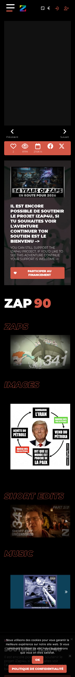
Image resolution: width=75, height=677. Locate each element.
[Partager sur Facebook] (50, 146)
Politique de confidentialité (37, 669)
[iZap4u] (23, 8)
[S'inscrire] (66, 8)
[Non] (70, 656)
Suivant (64, 137)
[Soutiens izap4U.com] (49, 8)
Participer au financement (39, 273)
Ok (37, 660)
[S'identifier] (57, 8)
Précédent (12, 137)
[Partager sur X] (62, 146)
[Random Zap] (42, 8)
